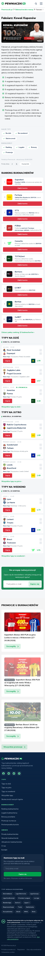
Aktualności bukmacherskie (11, 842)
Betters (18, 272)
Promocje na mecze (8, 821)
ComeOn (19, 241)
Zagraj (7, 361)
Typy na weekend (8, 791)
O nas (3, 846)
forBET (18, 317)
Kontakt (4, 850)
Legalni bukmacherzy (9, 813)
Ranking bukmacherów (10, 809)
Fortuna (18, 195)
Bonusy (34, 147)
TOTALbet (20, 256)
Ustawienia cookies (8, 952)
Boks (34, 912)
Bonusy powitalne (8, 817)
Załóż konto (22, 188)
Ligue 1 (26, 903)
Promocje (9, 152)
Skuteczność (10, 138)
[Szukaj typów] (35, 3)
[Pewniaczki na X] (14, 773)
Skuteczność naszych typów (12, 799)
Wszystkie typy (7, 795)
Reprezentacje (8, 907)
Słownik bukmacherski (9, 838)
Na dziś (8, 133)
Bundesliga (7, 903)
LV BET (18, 288)
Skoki (18, 912)
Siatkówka (30, 907)
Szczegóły (11, 646)
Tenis (20, 907)
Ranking (9, 147)
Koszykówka (7, 912)
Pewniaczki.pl (7, 9)
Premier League (24, 898)
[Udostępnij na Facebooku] (12, 164)
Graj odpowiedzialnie (34, 950)
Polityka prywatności (8, 950)
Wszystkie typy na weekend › (13, 556)
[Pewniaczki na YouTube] (9, 773)
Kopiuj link (25, 164)
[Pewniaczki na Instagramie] (19, 773)
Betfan (18, 302)
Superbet (19, 180)
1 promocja (22, 387)
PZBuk (18, 226)
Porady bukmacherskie (9, 834)
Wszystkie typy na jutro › (11, 481)
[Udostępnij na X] (16, 164)
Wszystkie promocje (12, 747)
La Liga (36, 898)
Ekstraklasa (7, 894)
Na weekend (22, 133)
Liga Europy (34, 894)
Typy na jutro (6, 787)
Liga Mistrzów (21, 894)
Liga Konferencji (8, 898)
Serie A (17, 903)
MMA (26, 912)
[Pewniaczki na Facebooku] (3, 773)
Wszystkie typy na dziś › (11, 407)
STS (17, 210)
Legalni (21, 147)
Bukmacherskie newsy (24, 9)
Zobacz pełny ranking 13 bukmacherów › (17, 332)
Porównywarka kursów (10, 824)
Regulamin (21, 950)
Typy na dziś (6, 784)
